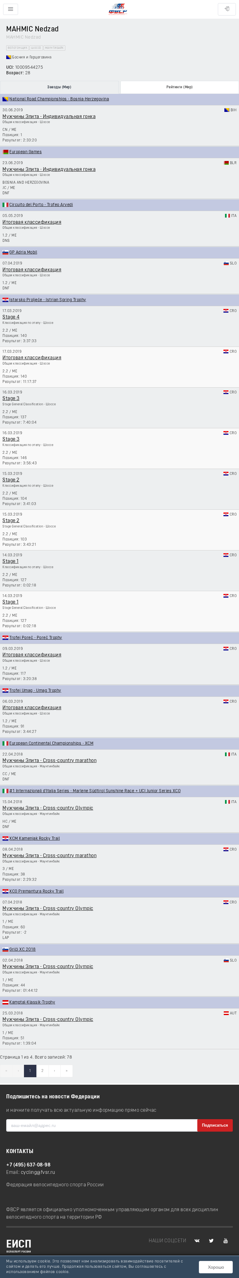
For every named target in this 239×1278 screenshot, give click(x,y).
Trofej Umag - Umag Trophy (35, 690)
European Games (25, 152)
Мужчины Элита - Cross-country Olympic (47, 808)
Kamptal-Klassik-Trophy (32, 1002)
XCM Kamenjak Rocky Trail (34, 838)
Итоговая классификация (31, 222)
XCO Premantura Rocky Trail (36, 891)
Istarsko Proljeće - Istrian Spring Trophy (47, 300)
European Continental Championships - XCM (51, 743)
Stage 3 (11, 398)
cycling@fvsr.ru (38, 1172)
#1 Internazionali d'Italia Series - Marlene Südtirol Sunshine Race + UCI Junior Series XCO (94, 791)
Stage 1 (10, 561)
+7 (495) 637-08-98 (28, 1165)
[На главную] (118, 9)
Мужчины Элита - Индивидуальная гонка (49, 116)
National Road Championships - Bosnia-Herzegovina (59, 99)
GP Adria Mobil (23, 252)
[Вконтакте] (196, 1241)
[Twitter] (211, 1241)
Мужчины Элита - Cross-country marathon (49, 760)
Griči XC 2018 (22, 949)
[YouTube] (225, 1241)
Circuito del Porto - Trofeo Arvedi (41, 205)
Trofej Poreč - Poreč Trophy (35, 638)
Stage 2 (11, 480)
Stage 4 (11, 317)
